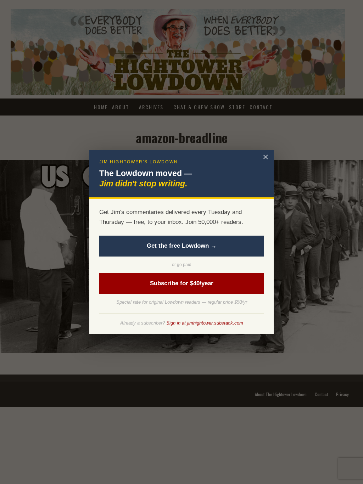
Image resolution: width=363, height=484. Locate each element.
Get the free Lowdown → (182, 245)
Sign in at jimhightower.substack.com (204, 323)
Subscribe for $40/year (181, 283)
